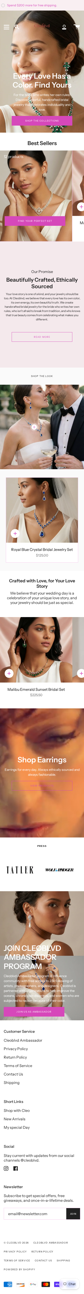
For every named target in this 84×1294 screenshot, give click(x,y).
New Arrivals (14, 1119)
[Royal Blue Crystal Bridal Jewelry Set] (42, 510)
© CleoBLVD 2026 (16, 1242)
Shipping (12, 1082)
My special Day (17, 1127)
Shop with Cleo (17, 1110)
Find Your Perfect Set (35, 221)
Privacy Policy (16, 1048)
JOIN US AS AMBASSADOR (34, 1011)
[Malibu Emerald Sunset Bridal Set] (36, 650)
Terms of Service (18, 1065)
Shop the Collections (42, 120)
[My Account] (64, 27)
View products (42, 785)
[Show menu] (7, 27)
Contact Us (13, 1074)
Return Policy (15, 1057)
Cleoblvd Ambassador (23, 1040)
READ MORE (42, 336)
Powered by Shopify (19, 1269)
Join (73, 1213)
